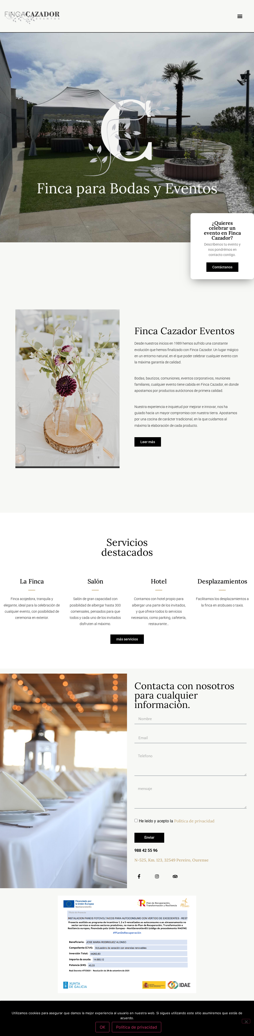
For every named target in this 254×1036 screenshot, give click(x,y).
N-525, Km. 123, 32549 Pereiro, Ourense (171, 860)
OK (102, 1027)
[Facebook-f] (138, 876)
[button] (240, 16)
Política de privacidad (194, 820)
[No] (246, 1021)
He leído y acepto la (177, 821)
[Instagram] (157, 876)
